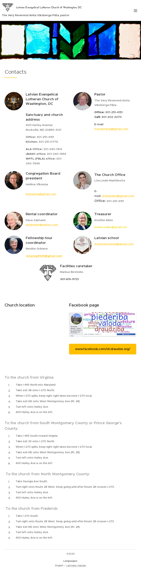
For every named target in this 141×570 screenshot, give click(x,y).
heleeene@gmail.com (41, 194)
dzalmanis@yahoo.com (42, 224)
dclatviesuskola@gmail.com (114, 244)
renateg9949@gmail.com (44, 256)
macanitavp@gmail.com (111, 129)
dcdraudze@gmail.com (118, 196)
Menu (135, 10)
